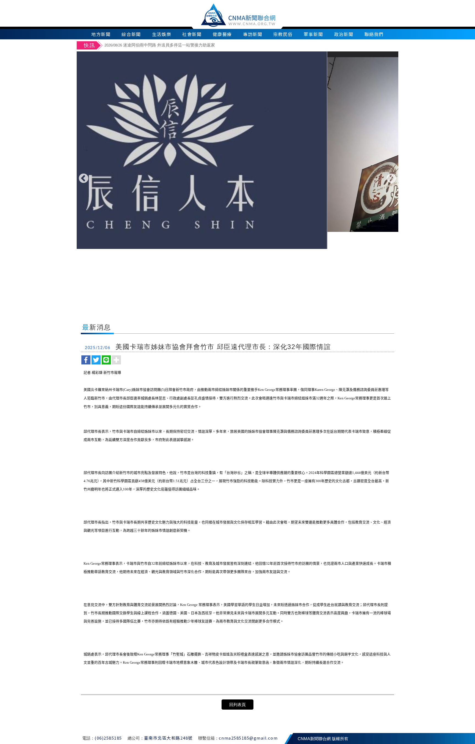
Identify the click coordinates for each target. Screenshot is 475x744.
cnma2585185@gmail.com (248, 738)
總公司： (136, 738)
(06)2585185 (108, 738)
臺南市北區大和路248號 (168, 738)
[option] (250, 45)
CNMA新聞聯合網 (237, 14)
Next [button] (391, 178)
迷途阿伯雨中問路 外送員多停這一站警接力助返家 (159, 45)
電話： (88, 738)
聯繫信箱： (208, 738)
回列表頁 (237, 704)
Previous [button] (83, 178)
